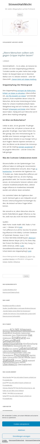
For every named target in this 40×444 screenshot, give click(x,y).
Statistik (8, 360)
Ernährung (19, 337)
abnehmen (6, 330)
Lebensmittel (28, 348)
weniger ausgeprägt (26, 147)
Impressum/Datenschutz (16, 440)
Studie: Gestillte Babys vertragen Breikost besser (19, 308)
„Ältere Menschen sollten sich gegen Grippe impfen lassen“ (18, 54)
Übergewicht (10, 364)
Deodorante (7, 335)
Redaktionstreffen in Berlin (12, 306)
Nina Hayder (7, 377)
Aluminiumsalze (16, 331)
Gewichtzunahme (13, 343)
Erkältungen (7, 338)
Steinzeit (18, 360)
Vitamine (22, 362)
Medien (17, 350)
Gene (28, 338)
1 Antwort (6, 61)
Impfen (10, 262)
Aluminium (6, 331)
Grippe (5, 262)
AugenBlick (7, 333)
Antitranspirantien (28, 331)
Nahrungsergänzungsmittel (12, 353)
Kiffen (29, 346)
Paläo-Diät (27, 353)
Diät (30, 334)
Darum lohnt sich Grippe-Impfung (24, 79)
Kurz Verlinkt (13, 349)
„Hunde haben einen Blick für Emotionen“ (17, 311)
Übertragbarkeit (25, 364)
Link (20, 227)
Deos (14, 335)
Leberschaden (8, 351)
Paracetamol (8, 355)
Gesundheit (11, 340)
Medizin (12, 259)
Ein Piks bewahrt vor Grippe (16, 96)
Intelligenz (8, 345)
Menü (20, 14)
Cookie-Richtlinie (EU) (10, 290)
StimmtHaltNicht (20, 4)
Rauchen (32, 355)
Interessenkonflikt (20, 346)
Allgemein (25, 329)
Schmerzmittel (12, 357)
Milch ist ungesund (16, 393)
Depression (22, 335)
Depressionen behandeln (11, 316)
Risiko (5, 357)
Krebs (6, 348)
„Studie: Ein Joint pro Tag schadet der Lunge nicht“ (19, 314)
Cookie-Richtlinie (5, 441)
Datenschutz (25, 333)
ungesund (31, 360)
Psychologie (21, 355)
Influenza (16, 262)
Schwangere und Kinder (17, 109)
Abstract (32, 238)
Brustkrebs (17, 333)
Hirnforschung (30, 343)
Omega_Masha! (8, 388)
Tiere (24, 360)
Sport (33, 357)
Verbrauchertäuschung (11, 362)
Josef (4, 383)
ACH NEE (15, 329)
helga (4, 396)
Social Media (24, 357)
